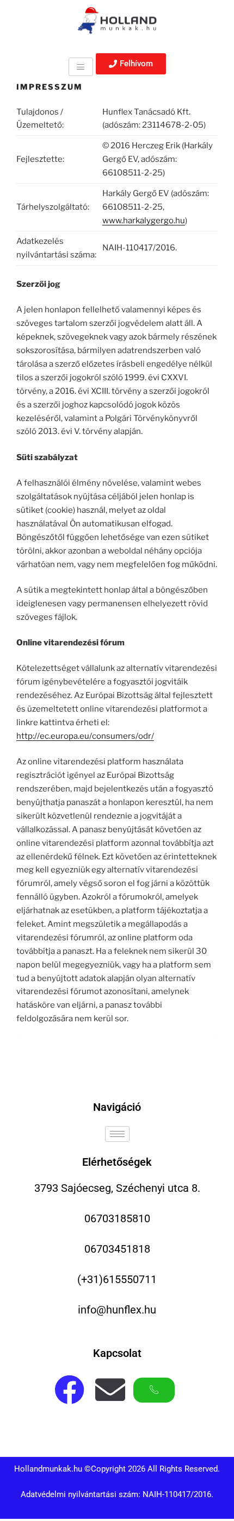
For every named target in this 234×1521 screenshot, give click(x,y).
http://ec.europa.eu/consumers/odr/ (85, 736)
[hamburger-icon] (81, 67)
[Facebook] (69, 1390)
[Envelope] (110, 1390)
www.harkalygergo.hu (143, 220)
